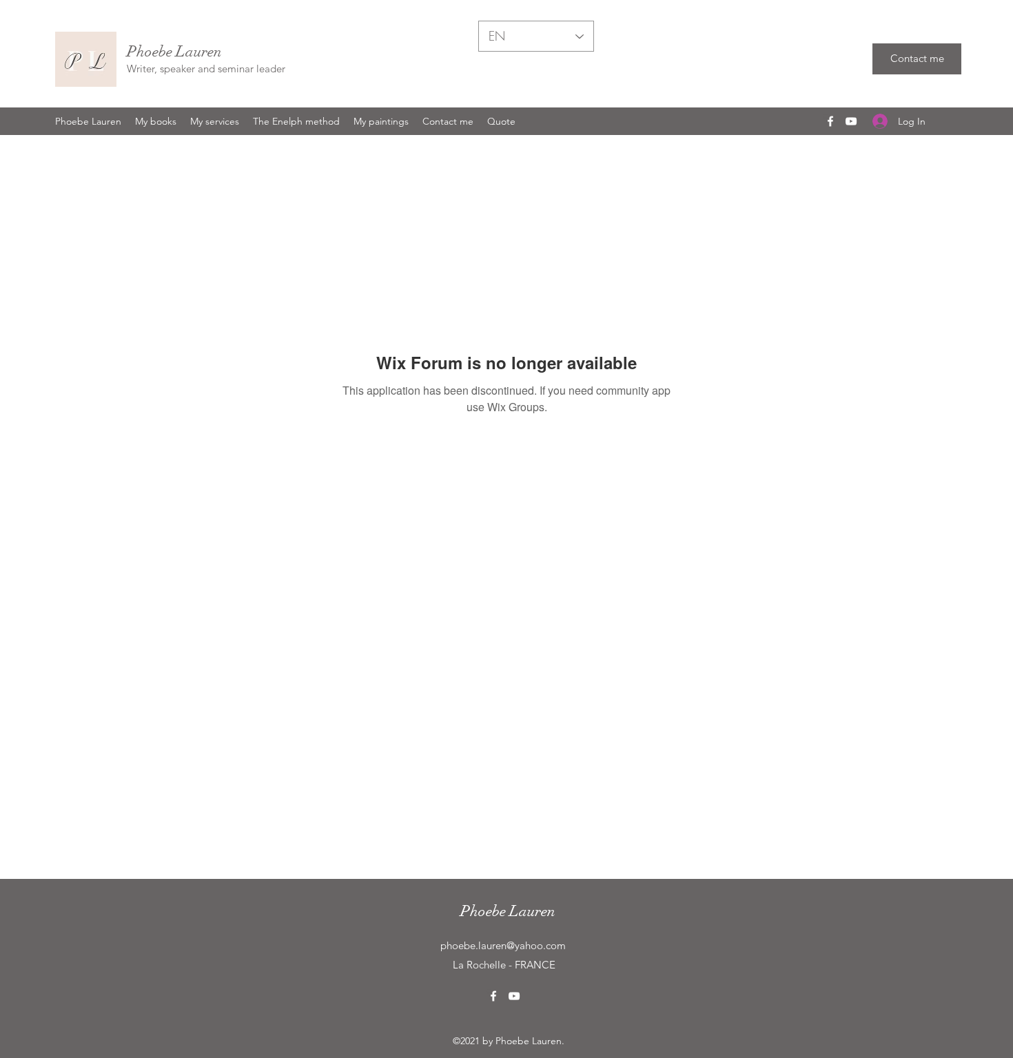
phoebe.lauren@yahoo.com (503, 945)
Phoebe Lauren (174, 51)
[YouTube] (851, 121)
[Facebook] (830, 121)
